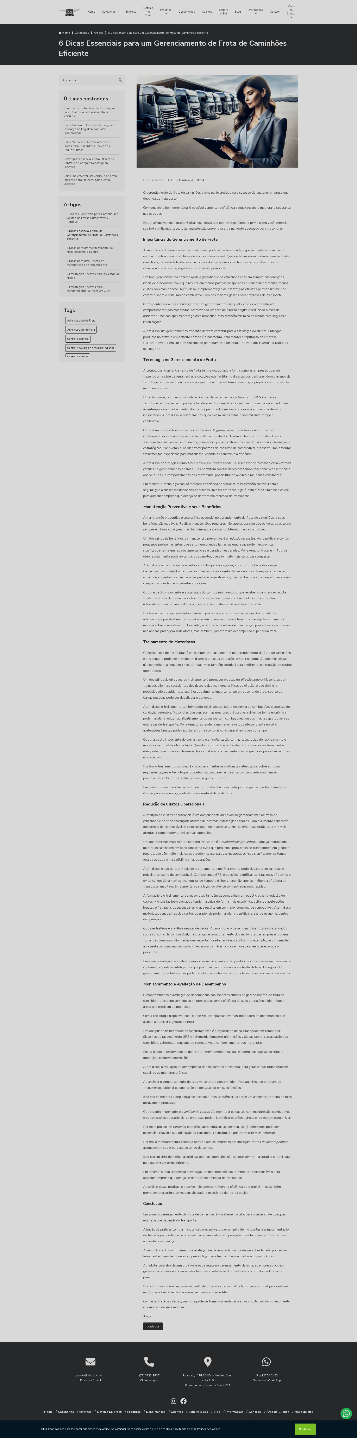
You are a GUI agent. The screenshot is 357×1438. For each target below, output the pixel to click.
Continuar (305, 1429)
